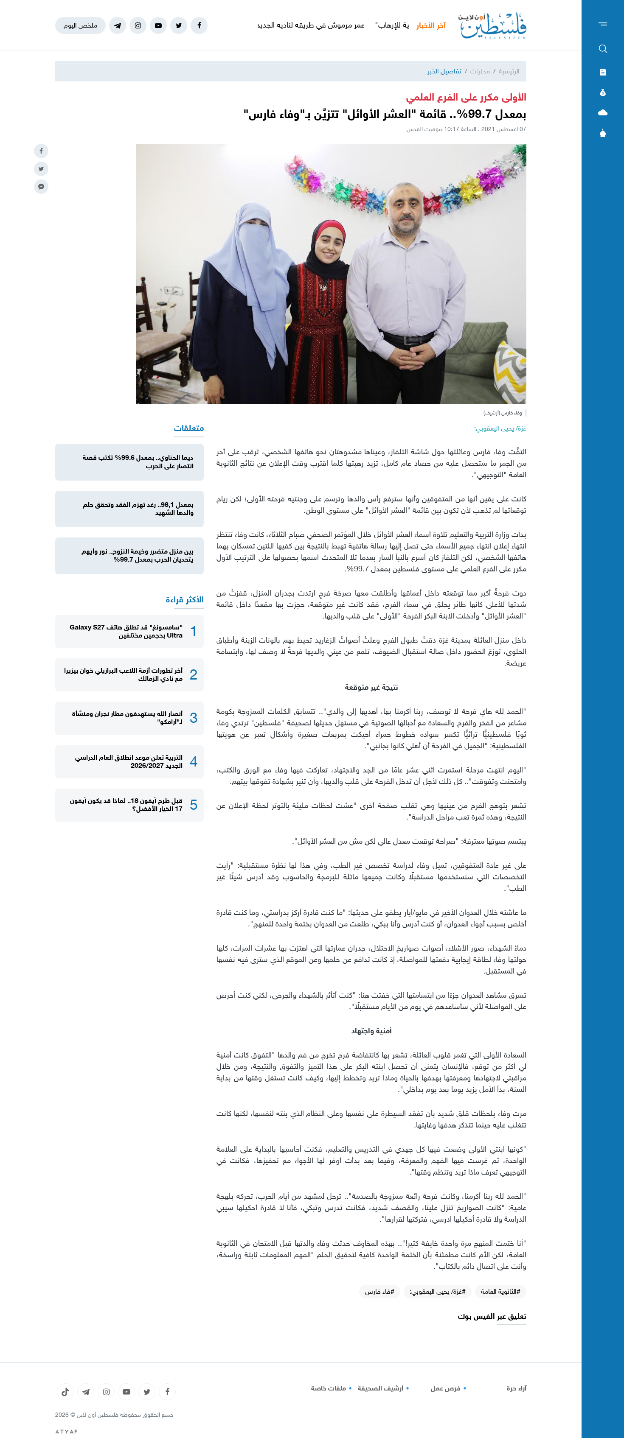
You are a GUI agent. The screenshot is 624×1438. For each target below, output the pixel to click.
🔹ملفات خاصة (332, 1388)
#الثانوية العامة (500, 1291)
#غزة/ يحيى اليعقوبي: (438, 1291)
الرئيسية (509, 71)
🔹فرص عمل (450, 1388)
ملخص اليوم (80, 25)
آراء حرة (516, 1388)
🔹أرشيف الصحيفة (385, 1388)
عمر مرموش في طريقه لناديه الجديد (351, 25)
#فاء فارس (379, 1291)
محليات (480, 71)
